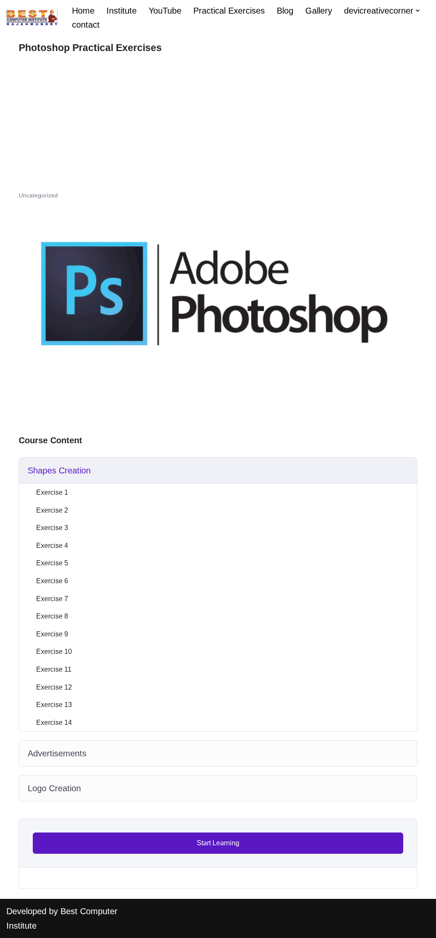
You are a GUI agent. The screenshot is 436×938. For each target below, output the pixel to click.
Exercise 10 (54, 651)
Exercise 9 (52, 634)
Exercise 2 (52, 510)
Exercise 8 (52, 616)
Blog (285, 10)
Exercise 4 (52, 545)
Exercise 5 (52, 563)
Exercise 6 (52, 580)
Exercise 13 (54, 704)
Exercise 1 (52, 492)
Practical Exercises (229, 10)
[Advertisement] (218, 126)
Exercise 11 (54, 669)
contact (86, 24)
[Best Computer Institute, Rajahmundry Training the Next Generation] (31, 17)
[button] (418, 11)
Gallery (318, 10)
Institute (121, 10)
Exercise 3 (52, 527)
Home (83, 10)
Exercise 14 (54, 722)
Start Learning (218, 843)
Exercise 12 (54, 687)
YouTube (165, 10)
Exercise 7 (52, 598)
